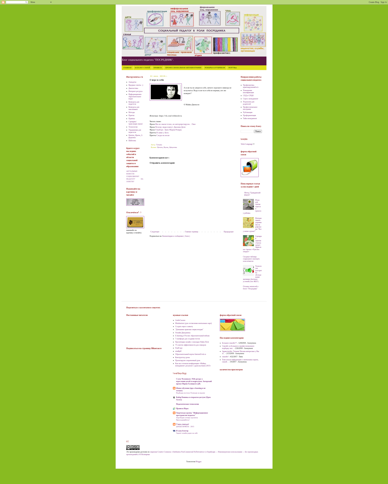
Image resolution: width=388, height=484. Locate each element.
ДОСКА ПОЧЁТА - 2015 (185, 426)
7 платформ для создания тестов (187, 339)
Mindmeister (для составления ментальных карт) (193, 323)
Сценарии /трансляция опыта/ (136, 123)
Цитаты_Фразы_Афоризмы (167, 147)
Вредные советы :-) (136, 85)
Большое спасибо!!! (229, 343)
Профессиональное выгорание (250, 108)
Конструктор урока (182, 357)
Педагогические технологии (187, 404)
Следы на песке (163, 135)
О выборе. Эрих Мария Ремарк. (168, 130)
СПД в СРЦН (248, 95)
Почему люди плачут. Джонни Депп (170, 127)
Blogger (198, 461)
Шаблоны (132, 140)
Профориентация (249, 115)
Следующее (154, 232)
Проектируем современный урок (187, 360)
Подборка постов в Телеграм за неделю (190, 393)
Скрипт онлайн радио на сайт (187, 433)
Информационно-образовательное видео (135, 96)
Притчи (131, 115)
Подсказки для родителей (248, 103)
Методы (132, 112)
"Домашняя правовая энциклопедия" (189, 329)
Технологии (133, 127)
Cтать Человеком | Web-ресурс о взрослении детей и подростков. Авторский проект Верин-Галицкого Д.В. (194, 381)
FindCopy (178, 348)
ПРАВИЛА (158, 67)
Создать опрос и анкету (184, 326)
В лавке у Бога (162, 132)
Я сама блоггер (182, 431)
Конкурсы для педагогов (134, 103)
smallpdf (178, 351)
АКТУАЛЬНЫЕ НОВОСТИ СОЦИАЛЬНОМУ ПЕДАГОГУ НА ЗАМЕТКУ (134, 176)
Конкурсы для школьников (134, 108)
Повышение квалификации (248, 91)
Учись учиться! (182, 424)
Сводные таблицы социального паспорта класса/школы (251, 259)
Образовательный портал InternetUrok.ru (190, 354)
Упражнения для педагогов (135, 131)
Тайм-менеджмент (250, 118)
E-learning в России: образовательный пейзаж (192, 336)
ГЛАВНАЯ (127, 67)
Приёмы (132, 119)
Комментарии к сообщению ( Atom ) (176, 236)
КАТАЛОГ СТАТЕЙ (142, 67)
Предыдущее (229, 232)
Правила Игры (182, 408)
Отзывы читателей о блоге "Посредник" (250, 287)
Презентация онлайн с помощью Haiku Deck (192, 342)
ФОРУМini (232, 67)
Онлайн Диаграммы (182, 333)
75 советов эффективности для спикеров (190, 345)
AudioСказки (180, 320)
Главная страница (191, 232)
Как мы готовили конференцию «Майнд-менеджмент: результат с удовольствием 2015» (193, 364)
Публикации (247, 112)
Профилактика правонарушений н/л (250, 86)
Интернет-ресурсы (135, 91)
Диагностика (133, 88)
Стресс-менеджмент (250, 99)
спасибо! (225, 357)
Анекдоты (132, 82)
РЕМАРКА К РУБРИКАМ (215, 67)
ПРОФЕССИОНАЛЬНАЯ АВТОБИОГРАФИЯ (183, 67)
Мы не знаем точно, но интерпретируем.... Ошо (175, 124)
